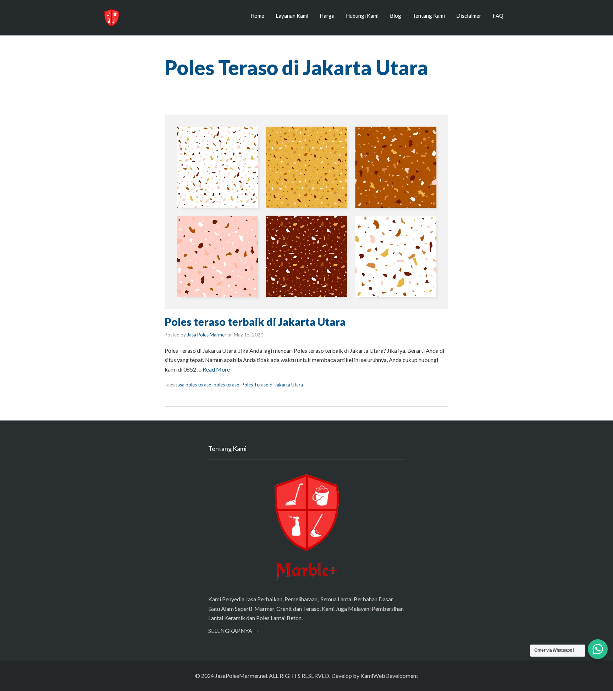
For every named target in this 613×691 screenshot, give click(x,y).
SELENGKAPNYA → (233, 630)
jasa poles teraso (193, 385)
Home (257, 15)
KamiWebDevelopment (389, 675)
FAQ (498, 15)
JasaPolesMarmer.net (241, 675)
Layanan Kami (292, 15)
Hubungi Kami (362, 15)
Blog (395, 15)
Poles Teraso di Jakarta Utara (272, 385)
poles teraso (226, 385)
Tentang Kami (429, 15)
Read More (216, 369)
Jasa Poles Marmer (206, 335)
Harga (327, 15)
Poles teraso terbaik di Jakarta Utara (255, 321)
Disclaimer (468, 15)
